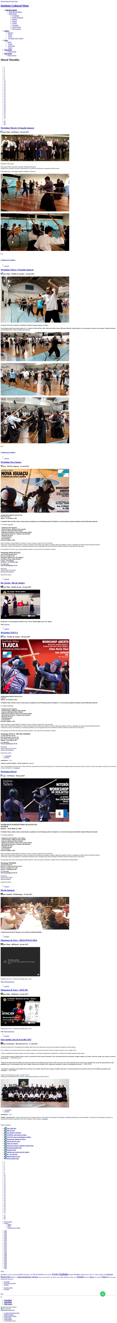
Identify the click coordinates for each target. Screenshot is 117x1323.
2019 (5, 1238)
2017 (5, 1241)
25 (4, 104)
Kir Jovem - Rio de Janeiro (13, 583)
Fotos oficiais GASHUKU (14, 1133)
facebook (6, 1289)
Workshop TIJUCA (9, 632)
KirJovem (7, 624)
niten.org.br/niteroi (6, 879)
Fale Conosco (16, 29)
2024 (5, 1231)
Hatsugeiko (71, 1274)
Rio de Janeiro (8, 1221)
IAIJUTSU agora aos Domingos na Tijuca (19, 1137)
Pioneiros (47, 1277)
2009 (5, 1254)
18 (4, 93)
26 (4, 105)
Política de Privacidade (10, 1316)
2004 (5, 1262)
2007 (5, 1257)
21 (4, 98)
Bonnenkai (26, 1274)
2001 (5, 1266)
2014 (5, 1246)
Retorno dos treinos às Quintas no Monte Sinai (20, 1145)
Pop (51, 1277)
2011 (5, 1251)
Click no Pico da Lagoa (13, 1141)
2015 (5, 1245)
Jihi (90, 1274)
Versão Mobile (8, 1319)
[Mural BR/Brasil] (2, 944)
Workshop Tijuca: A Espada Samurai (17, 270)
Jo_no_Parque (95, 1274)
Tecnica (75, 1277)
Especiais (45, 1274)
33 (4, 116)
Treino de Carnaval (12, 1143)
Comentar (6, 1281)
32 (4, 115)
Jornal (104, 1274)
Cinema (31, 1274)
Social (71, 1277)
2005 (5, 1260)
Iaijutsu (14, 19)
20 (4, 96)
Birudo (21, 1274)
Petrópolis (11, 46)
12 (4, 84)
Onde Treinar (16, 27)
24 (4, 102)
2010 (5, 1252)
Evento (55, 1274)
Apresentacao (4, 1274)
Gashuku (63, 1274)
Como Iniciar (8, 50)
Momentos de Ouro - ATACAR (14, 990)
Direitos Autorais (8, 1314)
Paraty (10, 48)
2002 (5, 1265)
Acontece (15, 25)
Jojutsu (14, 21)
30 (4, 112)
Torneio (80, 1276)
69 (4, 124)
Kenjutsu (110, 1274)
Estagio (49, 1274)
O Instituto (15, 16)
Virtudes (99, 1277)
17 (4, 91)
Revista (58, 1277)
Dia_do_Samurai (38, 1274)
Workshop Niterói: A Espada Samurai (17, 128)
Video (96, 1277)
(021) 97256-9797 (6, 1308)
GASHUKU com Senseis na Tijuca (17, 1135)
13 (4, 85)
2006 (5, 1258)
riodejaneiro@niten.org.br (8, 1310)
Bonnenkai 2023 (11, 1150)
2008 (5, 1255)
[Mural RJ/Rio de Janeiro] (2, 274)
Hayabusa (77, 1274)
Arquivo (6, 31)
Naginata (40, 1277)
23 (4, 101)
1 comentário (7, 756)
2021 (5, 1235)
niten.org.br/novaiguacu (7, 571)
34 (4, 118)
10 (4, 81)
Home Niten (14, 1)
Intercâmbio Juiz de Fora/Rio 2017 (16, 1039)
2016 (5, 1243)
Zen (108, 1277)
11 (4, 82)
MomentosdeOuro (9, 982)
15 (4, 88)
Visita (104, 1277)
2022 (5, 1234)
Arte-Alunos (10, 1274)
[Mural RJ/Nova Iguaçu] (2, 466)
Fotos (10, 36)
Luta (16, 1277)
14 (4, 87)
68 (4, 122)
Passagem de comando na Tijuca (16, 1139)
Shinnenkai (66, 1277)
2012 (5, 1249)
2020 (5, 1237)
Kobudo (13, 1277)
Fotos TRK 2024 (11, 1128)
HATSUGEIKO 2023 (13, 1158)
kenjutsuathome (113, 1277)
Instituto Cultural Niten (15, 5)
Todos (2, 1271)
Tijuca (10, 44)
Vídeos (14, 23)
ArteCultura (15, 1274)
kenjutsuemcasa (4, 1279)
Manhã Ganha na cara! (13, 1156)
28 (4, 108)
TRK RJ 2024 (11, 1130)
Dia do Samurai (7, 890)
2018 (5, 1240)
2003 (5, 1263)
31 (4, 113)
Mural (10, 35)
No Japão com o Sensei (15, 38)
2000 (5, 1268)
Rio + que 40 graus (12, 1154)
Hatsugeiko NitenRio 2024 (14, 1148)
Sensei (61, 1277)
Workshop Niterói (9, 771)
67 (4, 121)
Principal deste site (6, 1)
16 (4, 90)
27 (4, 107)
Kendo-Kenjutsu (17, 17)
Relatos (54, 1277)
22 (4, 99)
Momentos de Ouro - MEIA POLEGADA (19, 940)
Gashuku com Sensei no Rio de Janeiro (18, 1152)
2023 (5, 1232)
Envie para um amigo (10, 1283)
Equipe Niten (7, 1317)
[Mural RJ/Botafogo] (2, 894)
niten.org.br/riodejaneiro (7, 750)
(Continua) (17, 768)
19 (4, 95)
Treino (91, 1277)
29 (4, 110)
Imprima (6, 1285)
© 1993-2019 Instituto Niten (11, 1313)
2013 (5, 1248)
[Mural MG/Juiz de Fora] (2, 1044)
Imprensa (87, 1274)
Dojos (6, 40)
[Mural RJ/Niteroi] (2, 132)
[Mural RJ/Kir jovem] (2, 587)
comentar (6, 266)
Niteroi (43, 1277)
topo (2, 1294)
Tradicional (87, 1277)
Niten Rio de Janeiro (11, 10)
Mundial (35, 1277)
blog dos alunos (8, 1288)
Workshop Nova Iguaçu (11, 462)
